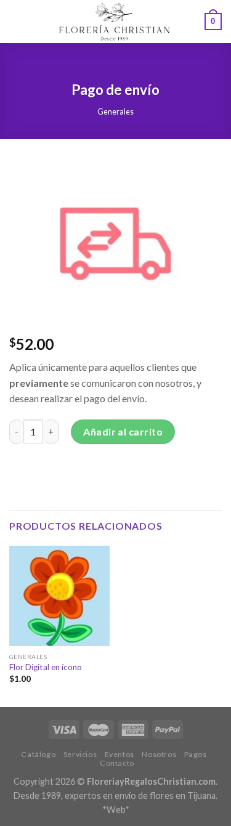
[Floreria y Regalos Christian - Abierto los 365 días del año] (114, 21)
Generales (115, 111)
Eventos (119, 754)
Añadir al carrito (123, 431)
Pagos (195, 754)
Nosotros (159, 754)
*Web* (115, 809)
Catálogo (38, 754)
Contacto (117, 762)
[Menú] (16, 21)
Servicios (80, 754)
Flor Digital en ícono (45, 667)
